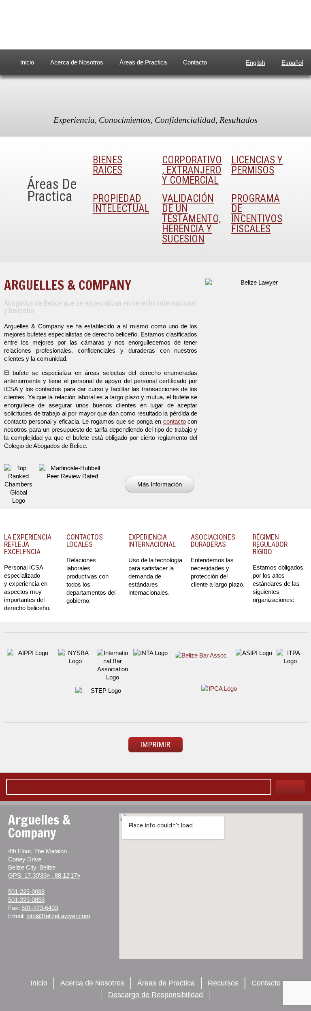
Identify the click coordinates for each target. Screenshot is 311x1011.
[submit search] (290, 787)
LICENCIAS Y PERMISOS (257, 165)
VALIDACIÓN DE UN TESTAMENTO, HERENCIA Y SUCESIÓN (191, 219)
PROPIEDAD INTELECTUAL (121, 203)
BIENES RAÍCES (107, 165)
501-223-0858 (26, 899)
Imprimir (155, 744)
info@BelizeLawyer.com (58, 915)
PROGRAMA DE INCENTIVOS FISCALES (256, 214)
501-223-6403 (39, 907)
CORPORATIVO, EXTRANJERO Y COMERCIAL (192, 170)
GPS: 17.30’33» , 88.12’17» (44, 875)
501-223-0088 (26, 891)
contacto (174, 421)
